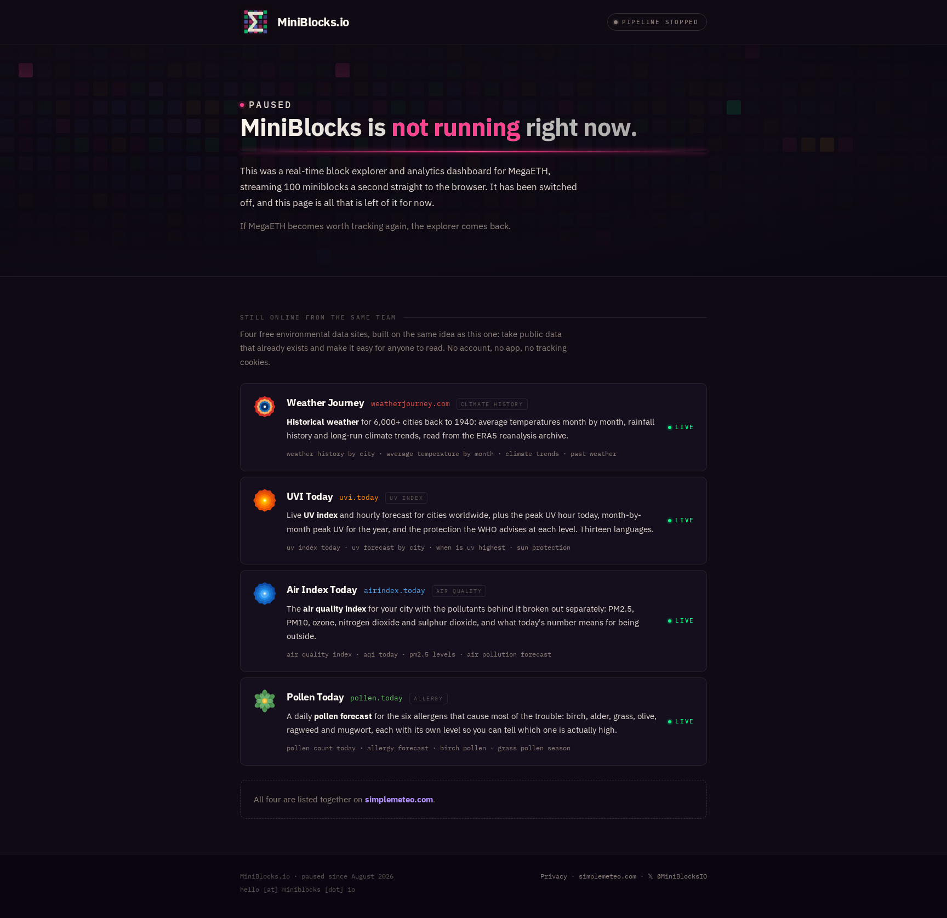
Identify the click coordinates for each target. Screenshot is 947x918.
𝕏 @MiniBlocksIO (677, 876)
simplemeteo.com (399, 799)
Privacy (553, 876)
